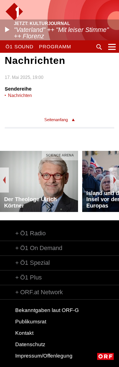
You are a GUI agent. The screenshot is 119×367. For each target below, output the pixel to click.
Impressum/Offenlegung (44, 356)
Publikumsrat (30, 321)
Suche (99, 47)
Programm (55, 46)
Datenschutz (30, 344)
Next (114, 180)
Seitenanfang (56, 119)
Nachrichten (20, 95)
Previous (4, 180)
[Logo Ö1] (14, 11)
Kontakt (24, 333)
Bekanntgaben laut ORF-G (47, 310)
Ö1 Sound (19, 46)
